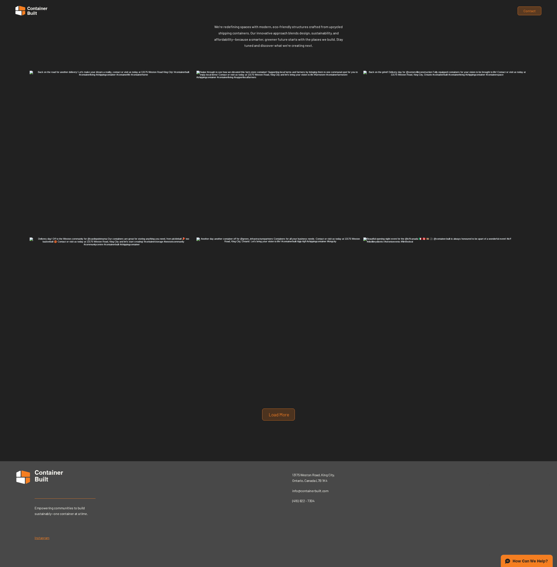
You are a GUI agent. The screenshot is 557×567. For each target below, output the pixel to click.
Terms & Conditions (488, 474)
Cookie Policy (483, 494)
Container (49, 472)
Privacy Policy (483, 484)
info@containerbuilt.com (310, 491)
